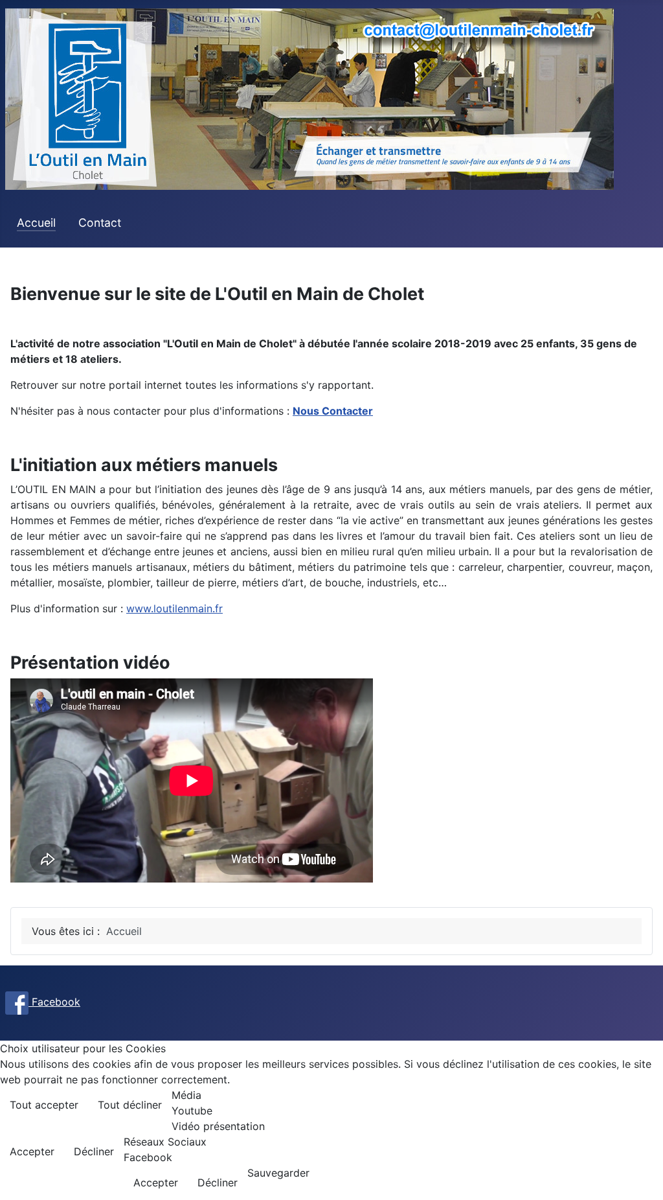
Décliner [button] (94, 1151)
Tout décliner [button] (130, 1104)
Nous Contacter (333, 410)
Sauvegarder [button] (278, 1172)
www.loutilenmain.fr (174, 608)
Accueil (36, 222)
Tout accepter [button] (44, 1104)
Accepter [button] (32, 1151)
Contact (99, 222)
